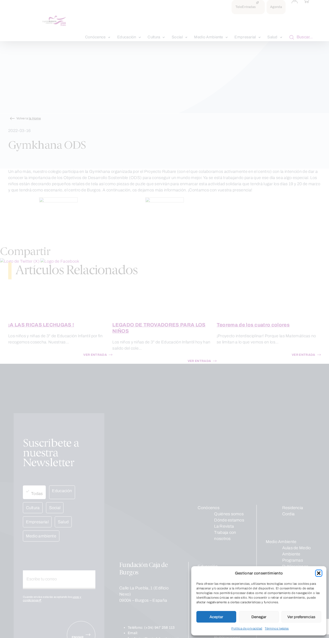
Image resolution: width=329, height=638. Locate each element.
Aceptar (216, 617)
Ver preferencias (301, 617)
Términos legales (277, 628)
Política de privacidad (246, 628)
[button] (318, 573)
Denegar (258, 617)
